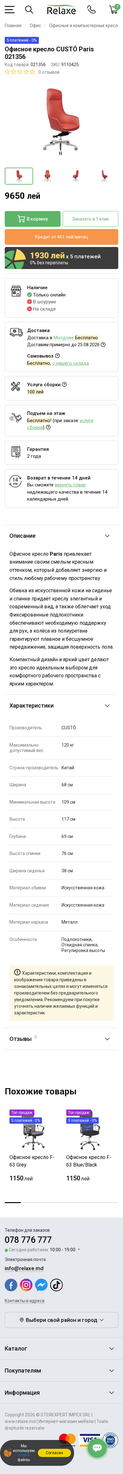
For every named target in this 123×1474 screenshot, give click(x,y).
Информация (22, 1392)
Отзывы (23, 1038)
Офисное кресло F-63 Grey (32, 1161)
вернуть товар (70, 485)
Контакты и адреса (24, 1300)
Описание (22, 535)
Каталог (16, 1348)
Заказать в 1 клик (90, 218)
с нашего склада (70, 363)
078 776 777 (28, 1240)
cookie (24, 1455)
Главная (13, 25)
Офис (35, 25)
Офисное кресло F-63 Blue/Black (88, 1161)
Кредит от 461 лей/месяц (61, 236)
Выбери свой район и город (61, 1320)
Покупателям (23, 1370)
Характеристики (31, 705)
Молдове (64, 338)
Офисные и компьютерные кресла (84, 25)
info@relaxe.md (24, 1268)
